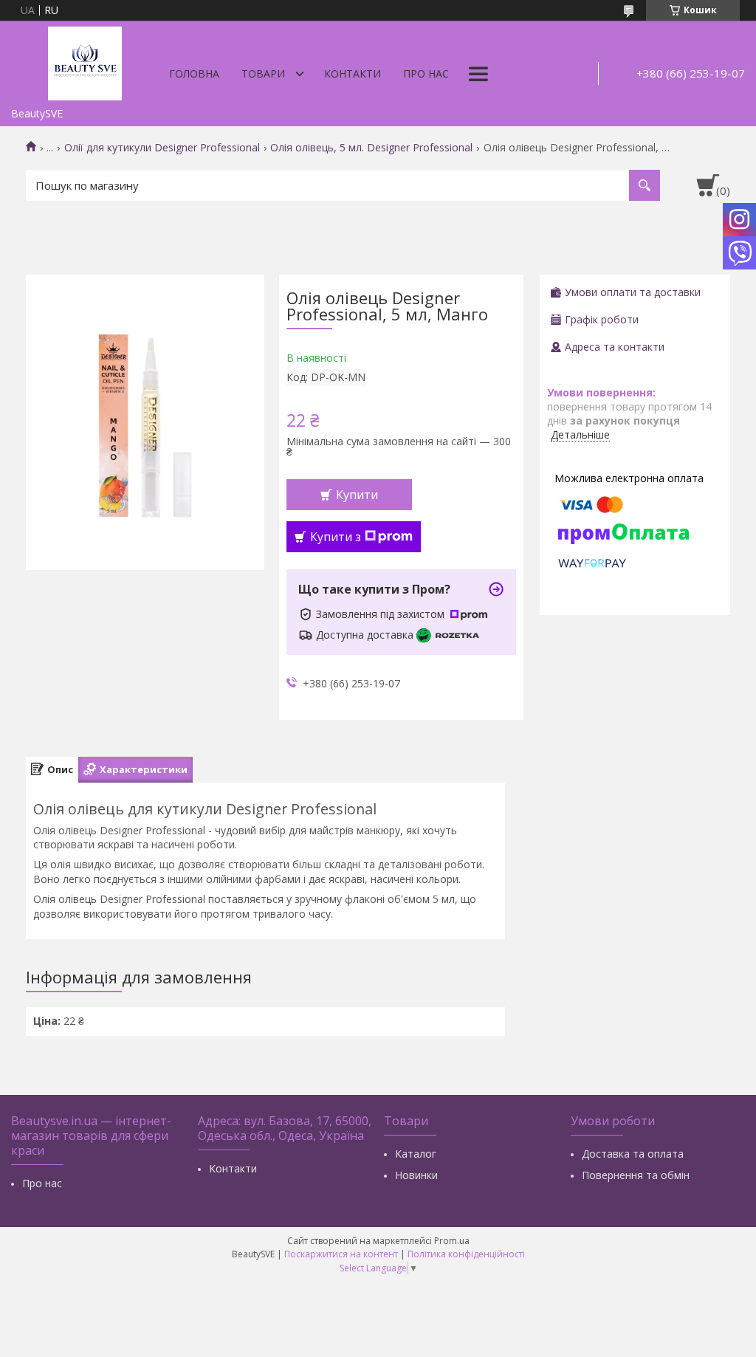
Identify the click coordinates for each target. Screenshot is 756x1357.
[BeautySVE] (85, 60)
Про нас (426, 73)
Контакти (352, 73)
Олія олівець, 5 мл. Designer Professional (371, 147)
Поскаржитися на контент (341, 1254)
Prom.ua (452, 1240)
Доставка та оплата (633, 1154)
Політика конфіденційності (466, 1254)
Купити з (335, 537)
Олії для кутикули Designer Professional (162, 147)
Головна (194, 73)
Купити (357, 495)
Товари (263, 73)
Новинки (416, 1175)
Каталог (415, 1154)
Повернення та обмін (636, 1175)
